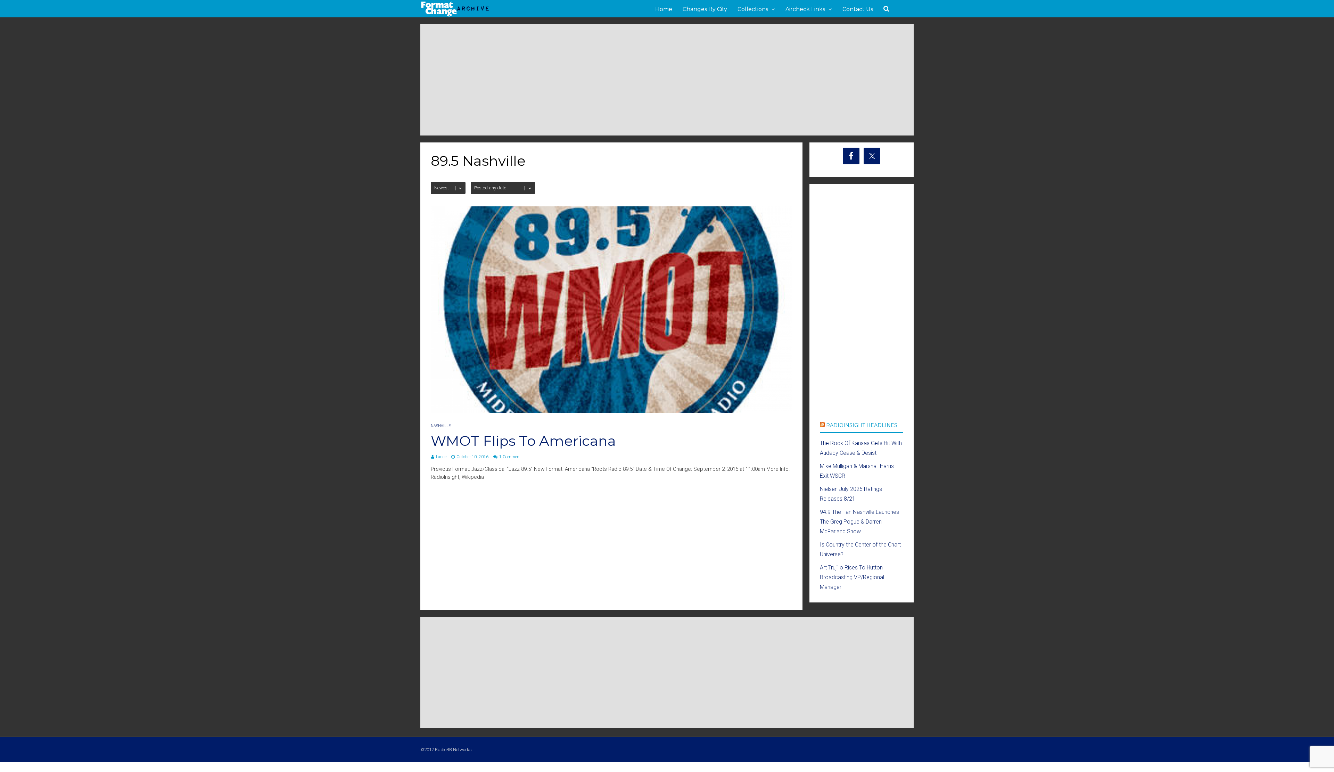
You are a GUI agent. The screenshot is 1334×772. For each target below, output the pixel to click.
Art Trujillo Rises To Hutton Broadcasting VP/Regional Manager (852, 577)
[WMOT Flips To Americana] (611, 411)
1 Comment (510, 456)
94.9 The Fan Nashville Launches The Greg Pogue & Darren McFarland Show (859, 522)
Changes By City (705, 9)
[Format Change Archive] (455, 15)
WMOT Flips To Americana (523, 440)
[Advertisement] (667, 80)
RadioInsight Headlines (861, 425)
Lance (441, 456)
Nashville (441, 426)
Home (663, 9)
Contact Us (857, 9)
